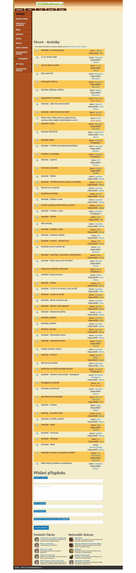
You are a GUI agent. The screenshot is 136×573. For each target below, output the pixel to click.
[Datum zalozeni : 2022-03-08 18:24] (37, 74)
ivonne (99, 182)
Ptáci (30, 10)
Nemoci (19, 43)
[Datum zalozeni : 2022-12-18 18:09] (37, 65)
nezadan (99, 140)
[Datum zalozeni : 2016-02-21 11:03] (37, 146)
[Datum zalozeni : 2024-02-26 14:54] (37, 50)
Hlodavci (19, 10)
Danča (99, 194)
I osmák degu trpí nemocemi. (48, 545)
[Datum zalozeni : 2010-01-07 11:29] (37, 355)
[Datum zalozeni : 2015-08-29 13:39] (37, 154)
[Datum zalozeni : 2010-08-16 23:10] (37, 312)
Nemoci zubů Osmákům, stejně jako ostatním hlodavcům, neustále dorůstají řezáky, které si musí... (53, 564)
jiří (98, 160)
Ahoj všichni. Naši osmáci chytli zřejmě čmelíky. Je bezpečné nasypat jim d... (88, 563)
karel (99, 230)
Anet (99, 217)
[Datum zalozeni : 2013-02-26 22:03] (37, 199)
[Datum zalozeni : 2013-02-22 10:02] (37, 205)
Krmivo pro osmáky (46, 549)
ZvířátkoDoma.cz (50, 4)
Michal (99, 261)
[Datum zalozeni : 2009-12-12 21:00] (37, 369)
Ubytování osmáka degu (47, 555)
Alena (101, 185)
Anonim (95, 252)
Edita (98, 118)
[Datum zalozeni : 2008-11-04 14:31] (37, 463)
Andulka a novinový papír (82, 555)
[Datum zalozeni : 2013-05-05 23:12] (37, 182)
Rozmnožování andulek (21, 53)
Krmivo (18, 39)
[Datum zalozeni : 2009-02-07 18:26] (37, 433)
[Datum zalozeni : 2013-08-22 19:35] (37, 168)
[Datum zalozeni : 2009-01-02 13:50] (37, 445)
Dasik (98, 275)
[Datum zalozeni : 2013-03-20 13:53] (37, 194)
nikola (99, 50)
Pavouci (51, 10)
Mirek (101, 226)
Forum (21, 64)
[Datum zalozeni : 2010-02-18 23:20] (37, 349)
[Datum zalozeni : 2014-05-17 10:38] (37, 160)
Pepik (101, 179)
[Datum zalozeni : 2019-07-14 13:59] (37, 112)
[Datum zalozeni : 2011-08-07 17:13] (37, 247)
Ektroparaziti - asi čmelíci (82, 561)
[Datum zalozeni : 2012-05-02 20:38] (37, 229)
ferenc (96, 468)
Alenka (96, 151)
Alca (101, 297)
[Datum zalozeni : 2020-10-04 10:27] (37, 90)
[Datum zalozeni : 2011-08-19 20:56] (37, 241)
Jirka (101, 366)
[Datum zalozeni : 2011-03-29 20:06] (37, 289)
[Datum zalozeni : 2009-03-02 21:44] (37, 425)
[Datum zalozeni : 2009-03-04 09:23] (37, 413)
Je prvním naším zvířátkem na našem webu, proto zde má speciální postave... (53, 540)
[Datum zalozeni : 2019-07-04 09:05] (37, 118)
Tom (99, 241)
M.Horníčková (96, 447)
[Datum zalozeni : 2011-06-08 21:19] (37, 255)
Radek (99, 341)
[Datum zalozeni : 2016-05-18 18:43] (37, 140)
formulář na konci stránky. (77, 47)
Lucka (98, 312)
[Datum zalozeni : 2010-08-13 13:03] (37, 324)
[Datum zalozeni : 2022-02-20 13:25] (37, 82)
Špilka (99, 306)
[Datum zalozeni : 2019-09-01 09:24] (37, 98)
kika (99, 425)
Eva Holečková (96, 454)
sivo (99, 283)
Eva (98, 247)
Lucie (98, 65)
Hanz (98, 255)
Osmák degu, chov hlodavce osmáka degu (53, 538)
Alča (101, 291)
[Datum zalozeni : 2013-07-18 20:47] (37, 176)
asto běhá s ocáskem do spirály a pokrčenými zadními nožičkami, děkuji (88, 545)
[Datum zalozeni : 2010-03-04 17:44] (37, 341)
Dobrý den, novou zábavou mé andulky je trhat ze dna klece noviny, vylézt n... (88, 557)
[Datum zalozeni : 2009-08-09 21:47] (37, 383)
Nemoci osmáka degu (47, 543)
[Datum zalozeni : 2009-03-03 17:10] (37, 419)
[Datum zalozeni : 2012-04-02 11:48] (37, 235)
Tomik (95, 62)
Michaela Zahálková (97, 376)
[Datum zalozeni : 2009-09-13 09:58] (37, 375)
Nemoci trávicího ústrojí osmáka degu (52, 561)
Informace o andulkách (20, 24)
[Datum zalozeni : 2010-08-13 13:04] (37, 318)
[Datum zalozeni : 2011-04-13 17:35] (37, 283)
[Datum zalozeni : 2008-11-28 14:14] (37, 453)
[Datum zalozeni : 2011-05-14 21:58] (37, 261)
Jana (99, 419)
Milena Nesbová (97, 398)
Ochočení (19, 34)
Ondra (96, 165)
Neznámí (99, 74)
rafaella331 (99, 132)
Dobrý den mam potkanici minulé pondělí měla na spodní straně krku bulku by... (88, 540)
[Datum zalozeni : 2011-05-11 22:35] (37, 269)
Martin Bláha (97, 356)
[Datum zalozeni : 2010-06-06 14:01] (37, 335)
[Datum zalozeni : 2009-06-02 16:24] (37, 397)
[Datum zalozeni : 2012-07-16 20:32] (37, 224)
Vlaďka (99, 168)
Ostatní (61, 10)
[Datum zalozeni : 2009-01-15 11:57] (37, 439)
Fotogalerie (23, 59)
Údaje (18, 30)
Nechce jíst (78, 549)
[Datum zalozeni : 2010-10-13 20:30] (37, 306)
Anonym (98, 318)
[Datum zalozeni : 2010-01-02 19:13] (37, 363)
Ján (98, 235)
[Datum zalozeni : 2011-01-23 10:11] (37, 300)
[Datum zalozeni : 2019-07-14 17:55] (37, 104)
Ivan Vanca (98, 107)
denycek (99, 363)
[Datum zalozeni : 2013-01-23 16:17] (37, 211)
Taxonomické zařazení (21, 70)
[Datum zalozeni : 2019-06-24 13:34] (37, 124)
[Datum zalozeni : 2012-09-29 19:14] (37, 217)
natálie (99, 433)
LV (99, 439)
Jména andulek (22, 48)
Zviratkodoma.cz (35, 567)
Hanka (99, 205)
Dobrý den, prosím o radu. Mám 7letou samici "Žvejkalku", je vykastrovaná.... (88, 551)
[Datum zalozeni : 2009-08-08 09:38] (37, 389)
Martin (99, 90)
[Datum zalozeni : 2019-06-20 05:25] (37, 132)
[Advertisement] (68, 25)
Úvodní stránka (22, 19)
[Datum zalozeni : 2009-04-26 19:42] (37, 405)
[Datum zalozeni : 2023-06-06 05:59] (37, 57)
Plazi (40, 10)
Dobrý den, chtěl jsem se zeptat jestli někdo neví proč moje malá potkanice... (97, 543)
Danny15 (99, 57)
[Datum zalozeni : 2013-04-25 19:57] (37, 188)
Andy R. (98, 104)
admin (96, 394)
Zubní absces (78, 538)
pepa (98, 405)
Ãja (101, 53)
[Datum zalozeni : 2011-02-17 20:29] (37, 295)
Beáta (98, 413)
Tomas (96, 266)
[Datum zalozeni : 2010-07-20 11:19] (37, 329)
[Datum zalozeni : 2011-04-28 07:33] (37, 275)
